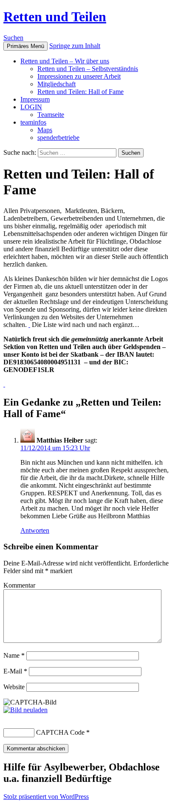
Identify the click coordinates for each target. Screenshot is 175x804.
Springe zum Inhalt (74, 45)
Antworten (34, 530)
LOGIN (31, 107)
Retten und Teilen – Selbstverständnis (87, 68)
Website (14, 686)
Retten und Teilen (54, 16)
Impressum (35, 99)
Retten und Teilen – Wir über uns (64, 61)
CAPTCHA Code (60, 732)
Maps (44, 130)
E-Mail (15, 671)
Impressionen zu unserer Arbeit (79, 76)
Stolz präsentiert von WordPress (46, 796)
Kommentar (19, 585)
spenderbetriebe (58, 137)
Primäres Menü (25, 46)
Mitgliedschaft (56, 84)
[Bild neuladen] (25, 709)
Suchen (13, 37)
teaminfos (33, 122)
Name (14, 655)
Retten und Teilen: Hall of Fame (80, 91)
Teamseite (50, 114)
